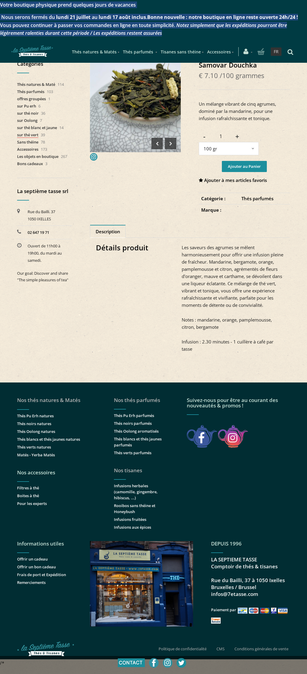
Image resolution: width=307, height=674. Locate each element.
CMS (220, 648)
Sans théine (27, 142)
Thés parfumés (138, 52)
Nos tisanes (128, 470)
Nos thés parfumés (137, 400)
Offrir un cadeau (32, 559)
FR (276, 51)
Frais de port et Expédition (41, 574)
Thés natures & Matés (94, 52)
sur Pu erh (26, 106)
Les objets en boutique (37, 156)
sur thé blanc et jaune (37, 127)
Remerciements (31, 582)
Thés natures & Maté (36, 84)
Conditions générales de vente (261, 648)
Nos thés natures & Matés (48, 400)
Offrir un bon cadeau (36, 567)
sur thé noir (28, 113)
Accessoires (219, 52)
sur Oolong (27, 120)
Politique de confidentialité (183, 648)
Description (108, 231)
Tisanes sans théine (181, 52)
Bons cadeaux (30, 163)
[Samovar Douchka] (135, 65)
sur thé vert (27, 135)
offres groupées (31, 98)
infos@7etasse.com (234, 594)
